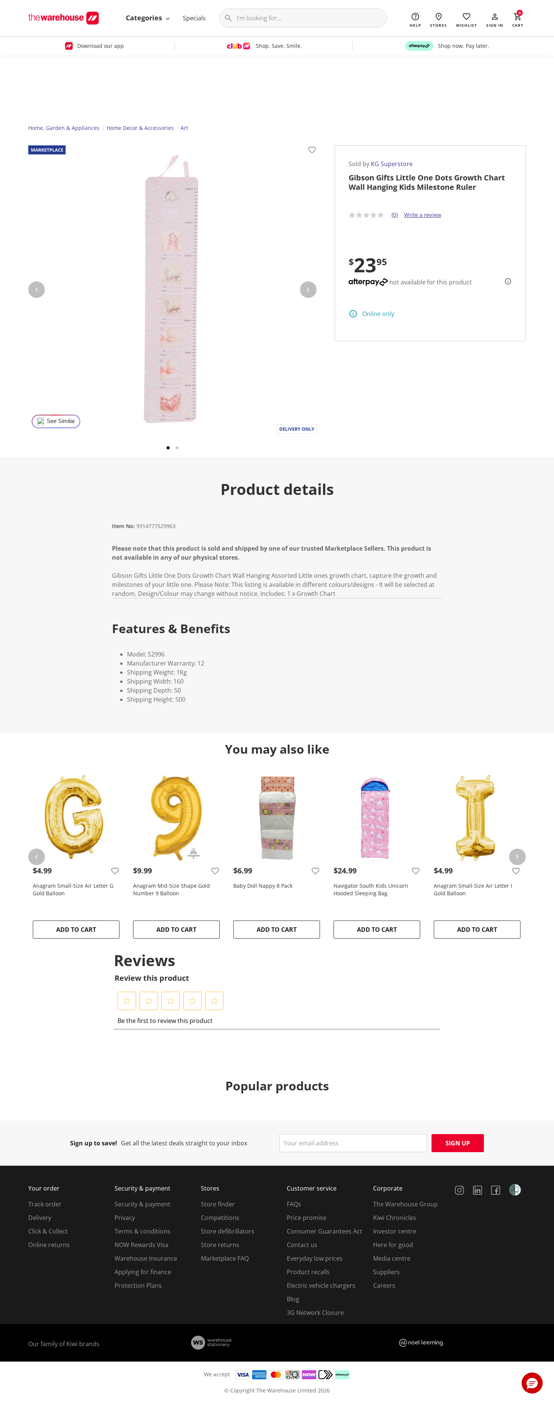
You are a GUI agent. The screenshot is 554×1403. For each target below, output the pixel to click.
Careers (384, 1285)
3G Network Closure (315, 1312)
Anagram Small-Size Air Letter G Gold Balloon (73, 889)
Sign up (457, 1143)
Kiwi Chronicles (394, 1218)
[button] (494, 19)
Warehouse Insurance (146, 1258)
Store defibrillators (227, 1231)
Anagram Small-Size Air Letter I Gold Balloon (473, 889)
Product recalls (308, 1272)
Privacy (125, 1218)
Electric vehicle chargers (321, 1285)
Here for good (393, 1245)
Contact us (302, 1245)
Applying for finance (143, 1272)
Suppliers (386, 1272)
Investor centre (394, 1231)
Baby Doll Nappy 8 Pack (262, 885)
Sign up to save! (93, 1143)
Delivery (39, 1218)
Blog (293, 1299)
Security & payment (142, 1204)
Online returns (49, 1245)
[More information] (506, 281)
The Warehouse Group (405, 1204)
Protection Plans (138, 1285)
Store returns (220, 1245)
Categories (145, 17)
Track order (44, 1204)
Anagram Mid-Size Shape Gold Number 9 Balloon (171, 889)
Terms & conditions (142, 1231)
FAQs (294, 1204)
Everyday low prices (315, 1258)
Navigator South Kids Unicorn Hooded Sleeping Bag (371, 889)
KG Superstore (392, 164)
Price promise (306, 1218)
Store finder (218, 1204)
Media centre (391, 1258)
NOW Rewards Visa (141, 1245)
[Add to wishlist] (312, 151)
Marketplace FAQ (225, 1258)
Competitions (220, 1218)
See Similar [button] (61, 421)
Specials (194, 18)
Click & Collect (48, 1231)
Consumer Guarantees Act (324, 1231)
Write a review (422, 214)
